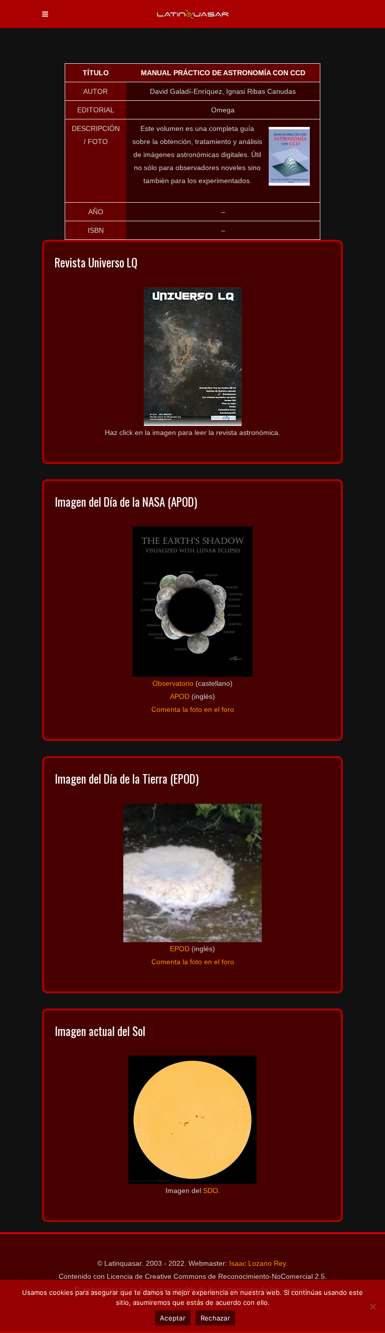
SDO (210, 1191)
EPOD (179, 949)
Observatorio (173, 683)
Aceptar (172, 1318)
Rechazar (215, 1318)
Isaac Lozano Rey (257, 1263)
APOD (179, 696)
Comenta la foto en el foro (192, 709)
